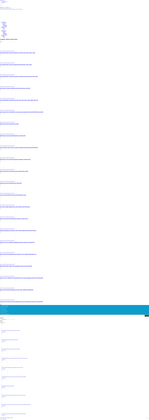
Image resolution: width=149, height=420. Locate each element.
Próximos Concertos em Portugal (4, 305)
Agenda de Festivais (4, 22)
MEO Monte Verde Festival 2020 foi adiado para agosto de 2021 (12, 135)
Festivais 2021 (2, 122)
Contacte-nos (3, 2)
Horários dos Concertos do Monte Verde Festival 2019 (11, 183)
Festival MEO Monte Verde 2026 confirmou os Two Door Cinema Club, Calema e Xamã (17, 52)
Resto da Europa (5, 25)
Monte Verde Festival (11, 74)
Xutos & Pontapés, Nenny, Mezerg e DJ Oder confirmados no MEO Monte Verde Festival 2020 (19, 147)
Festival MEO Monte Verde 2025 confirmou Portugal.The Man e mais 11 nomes (16, 64)
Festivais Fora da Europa (3, 312)
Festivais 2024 (2, 74)
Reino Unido (4, 33)
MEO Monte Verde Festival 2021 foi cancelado (9, 123)
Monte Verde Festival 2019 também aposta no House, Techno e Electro (14, 218)
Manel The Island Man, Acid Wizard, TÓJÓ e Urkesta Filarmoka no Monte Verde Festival (18, 230)
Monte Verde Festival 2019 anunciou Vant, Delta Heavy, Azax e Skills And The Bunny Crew (18, 254)
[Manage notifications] (147, 418)
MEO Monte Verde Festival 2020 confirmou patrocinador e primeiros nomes (15, 159)
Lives (3, 37)
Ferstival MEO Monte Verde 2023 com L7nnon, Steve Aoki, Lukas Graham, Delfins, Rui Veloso (19, 100)
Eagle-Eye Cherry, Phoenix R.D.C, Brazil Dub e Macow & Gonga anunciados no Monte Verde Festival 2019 (21, 277)
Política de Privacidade (4, 1)
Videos (4, 28)
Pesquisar (147, 315)
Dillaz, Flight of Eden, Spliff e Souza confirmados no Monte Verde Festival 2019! (16, 266)
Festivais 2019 (2, 181)
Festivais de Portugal (6, 74)
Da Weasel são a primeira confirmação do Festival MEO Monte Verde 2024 (15, 88)
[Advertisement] (74, 15)
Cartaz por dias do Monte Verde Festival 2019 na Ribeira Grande (13, 194)
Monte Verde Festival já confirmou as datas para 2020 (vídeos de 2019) (14, 171)
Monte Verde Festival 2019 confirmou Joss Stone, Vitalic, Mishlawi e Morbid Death (16, 289)
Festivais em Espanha (3, 308)
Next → (1, 304)
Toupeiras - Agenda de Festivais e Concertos (7, 417)
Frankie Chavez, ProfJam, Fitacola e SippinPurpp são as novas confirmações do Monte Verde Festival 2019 (21, 301)
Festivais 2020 (2, 157)
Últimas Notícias (4, 30)
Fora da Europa (5, 26)
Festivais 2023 (2, 98)
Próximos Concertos (4, 35)
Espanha (4, 32)
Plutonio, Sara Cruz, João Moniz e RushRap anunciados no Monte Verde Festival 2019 (17, 242)
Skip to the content (2, 0)
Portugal (4, 23)
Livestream (3, 27)
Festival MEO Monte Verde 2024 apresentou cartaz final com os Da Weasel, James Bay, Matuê (19, 76)
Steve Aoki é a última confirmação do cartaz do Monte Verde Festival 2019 (15, 206)
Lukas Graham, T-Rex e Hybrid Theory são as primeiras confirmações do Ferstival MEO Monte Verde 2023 (21, 111)
